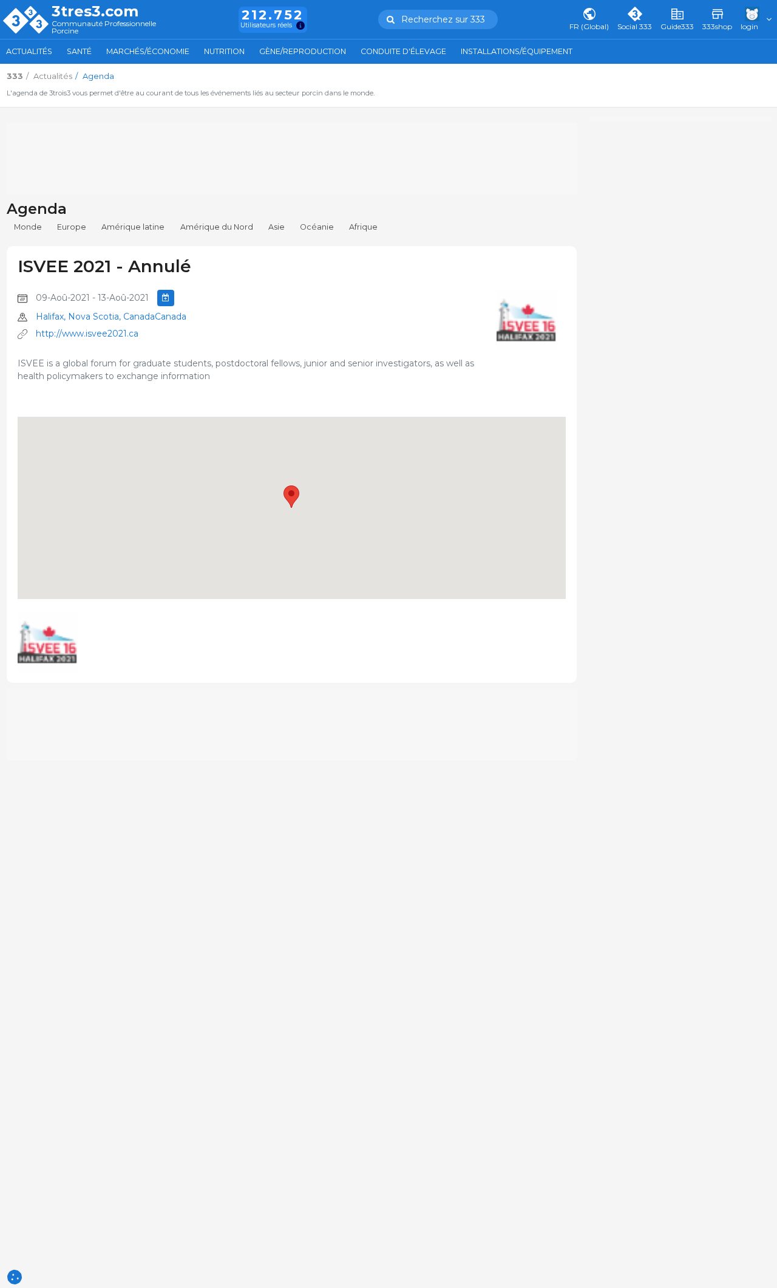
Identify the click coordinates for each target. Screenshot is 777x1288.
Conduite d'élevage (403, 51)
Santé (79, 51)
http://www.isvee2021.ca (87, 333)
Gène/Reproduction (302, 51)
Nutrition (224, 51)
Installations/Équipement (516, 51)
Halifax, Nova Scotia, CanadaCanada (111, 316)
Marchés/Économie (147, 51)
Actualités (29, 51)
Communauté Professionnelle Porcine (104, 27)
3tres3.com (95, 11)
